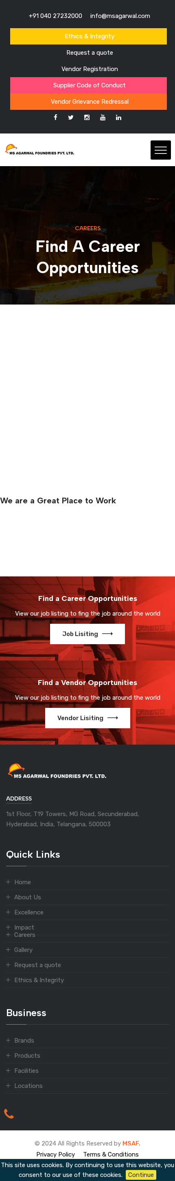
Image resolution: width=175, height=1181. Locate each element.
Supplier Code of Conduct (89, 85)
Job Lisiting (80, 634)
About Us (27, 897)
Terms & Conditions (111, 1154)
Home (22, 882)
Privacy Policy (55, 1154)
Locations (28, 1086)
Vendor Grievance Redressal (90, 101)
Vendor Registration (89, 69)
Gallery (23, 950)
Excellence (29, 912)
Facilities (26, 1070)
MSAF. (131, 1143)
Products (27, 1055)
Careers (24, 935)
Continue (141, 1175)
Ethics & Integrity (89, 36)
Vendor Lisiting (80, 718)
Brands (24, 1040)
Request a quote (89, 52)
